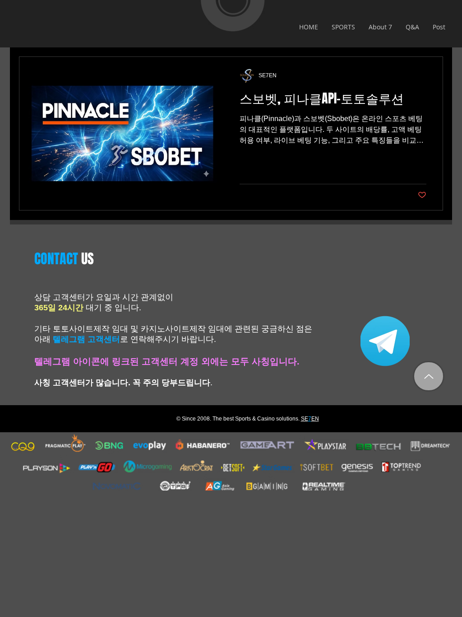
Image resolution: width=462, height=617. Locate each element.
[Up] (428, 376)
